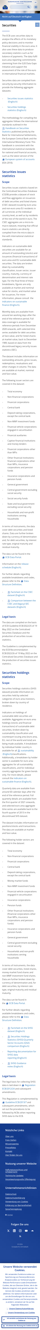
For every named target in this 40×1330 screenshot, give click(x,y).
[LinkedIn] (14, 1230)
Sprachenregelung (13, 1209)
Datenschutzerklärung (15, 1198)
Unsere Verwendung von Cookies (21, 1313)
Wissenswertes (12, 1144)
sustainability (27, 751)
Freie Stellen (10, 1140)
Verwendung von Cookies (16, 1202)
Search (28, 7)
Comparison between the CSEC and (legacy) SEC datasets (21, 604)
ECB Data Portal (13, 557)
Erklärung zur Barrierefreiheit (18, 1205)
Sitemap (10, 1215)
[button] (35, 2)
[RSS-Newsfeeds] (20, 1236)
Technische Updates (14, 1176)
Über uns (9, 1136)
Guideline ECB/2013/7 (16, 1102)
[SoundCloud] (32, 1230)
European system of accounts (20, 159)
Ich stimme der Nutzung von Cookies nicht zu (21, 1325)
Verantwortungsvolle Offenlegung (20, 1179)
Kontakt (8, 1151)
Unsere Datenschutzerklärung (21, 1309)
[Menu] (35, 7)
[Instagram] (20, 1230)
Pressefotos (10, 1148)
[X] (8, 1230)
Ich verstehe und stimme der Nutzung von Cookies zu (21, 1319)
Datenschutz (10, 1194)
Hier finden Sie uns (13, 1155)
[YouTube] (26, 1230)
